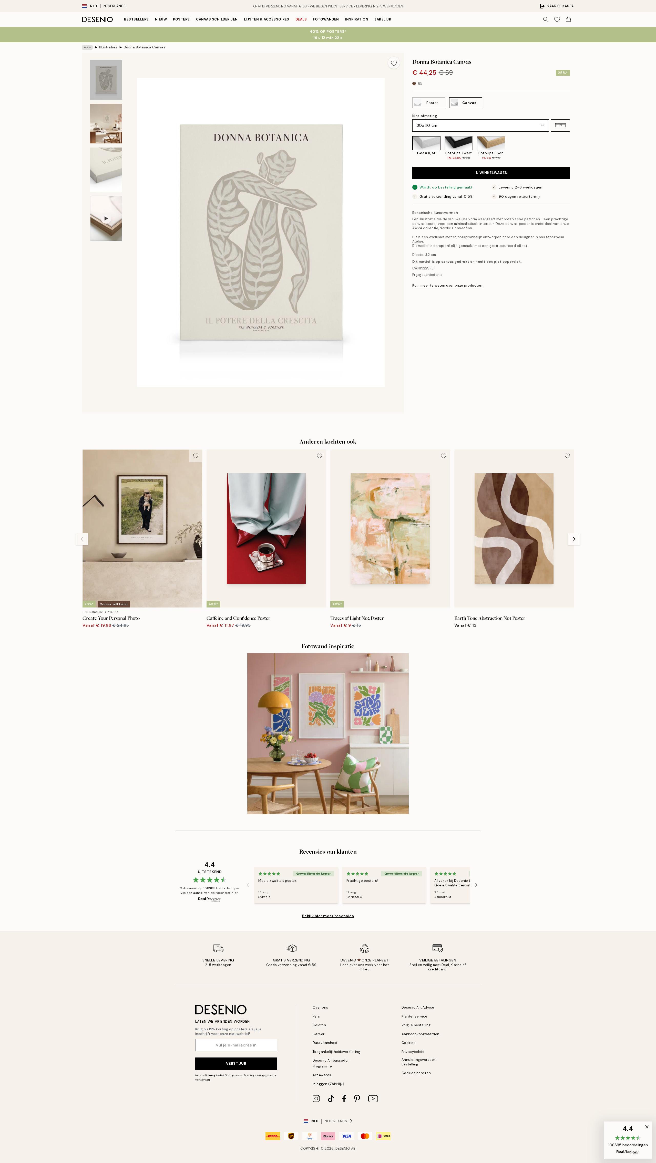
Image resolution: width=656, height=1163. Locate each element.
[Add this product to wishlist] (394, 63)
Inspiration (356, 19)
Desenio (342, 1148)
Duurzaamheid (325, 1043)
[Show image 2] (106, 123)
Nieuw (161, 19)
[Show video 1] (106, 218)
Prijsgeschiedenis (427, 275)
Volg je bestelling (416, 1025)
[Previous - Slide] (408, 147)
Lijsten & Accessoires (266, 19)
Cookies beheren (416, 1073)
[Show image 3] (106, 170)
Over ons (320, 1007)
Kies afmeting (424, 115)
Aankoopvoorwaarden (420, 1034)
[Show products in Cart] (568, 19)
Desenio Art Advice (418, 1007)
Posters (181, 19)
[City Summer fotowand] (327, 733)
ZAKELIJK (382, 19)
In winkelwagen (491, 172)
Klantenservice (414, 1016)
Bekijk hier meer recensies (328, 916)
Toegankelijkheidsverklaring (337, 1052)
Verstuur (236, 1063)
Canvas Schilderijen (217, 19)
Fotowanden (326, 19)
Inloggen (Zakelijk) (328, 1084)
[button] (560, 125)
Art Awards (322, 1075)
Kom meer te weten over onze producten (447, 285)
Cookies (409, 1043)
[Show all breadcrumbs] (87, 47)
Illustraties (108, 47)
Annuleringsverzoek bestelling (419, 1061)
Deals (301, 19)
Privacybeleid (413, 1052)
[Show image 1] (106, 80)
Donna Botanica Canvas (145, 47)
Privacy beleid (214, 1075)
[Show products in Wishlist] (557, 19)
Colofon (319, 1025)
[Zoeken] (545, 19)
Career (319, 1034)
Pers (316, 1016)
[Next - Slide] (574, 147)
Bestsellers (136, 19)
